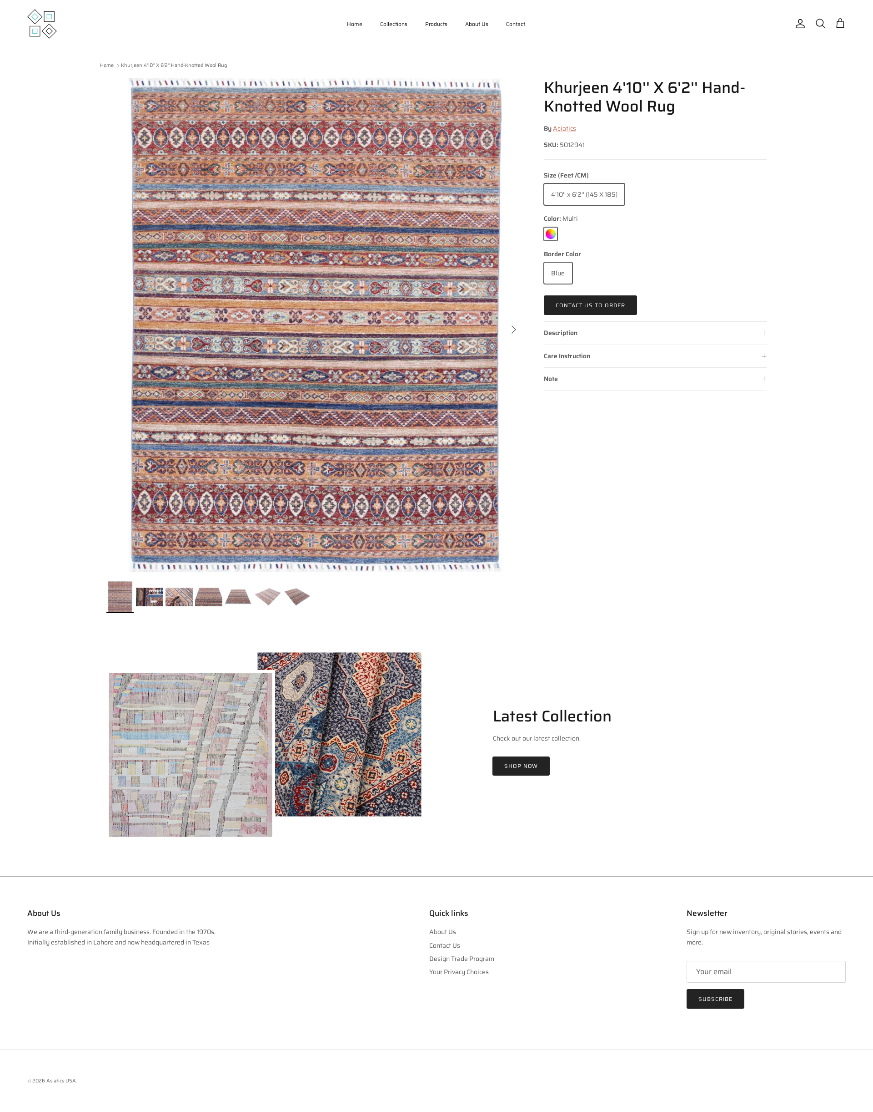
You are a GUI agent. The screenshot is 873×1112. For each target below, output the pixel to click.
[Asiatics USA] (42, 24)
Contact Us (444, 945)
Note (551, 379)
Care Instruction (567, 356)
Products (436, 24)
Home (354, 24)
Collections (393, 24)
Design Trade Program (461, 959)
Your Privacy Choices (459, 972)
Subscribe (715, 999)
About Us (476, 24)
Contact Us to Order (590, 305)
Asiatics (564, 128)
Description (560, 333)
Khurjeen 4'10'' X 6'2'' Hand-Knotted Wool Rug (174, 66)
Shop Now (521, 766)
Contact (515, 24)
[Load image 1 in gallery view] (315, 325)
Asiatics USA (61, 1081)
